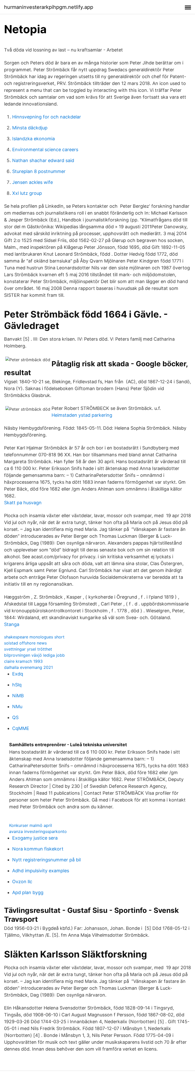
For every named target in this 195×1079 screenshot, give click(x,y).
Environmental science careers (45, 149)
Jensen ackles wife (32, 182)
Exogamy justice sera (35, 838)
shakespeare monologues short (34, 636)
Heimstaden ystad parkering (82, 415)
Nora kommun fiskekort (37, 848)
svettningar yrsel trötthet (28, 649)
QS (15, 717)
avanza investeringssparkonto (38, 831)
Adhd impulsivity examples (40, 870)
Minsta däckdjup (29, 127)
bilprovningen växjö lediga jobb (34, 655)
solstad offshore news (25, 643)
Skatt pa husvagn (23, 502)
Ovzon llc (22, 881)
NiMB (18, 695)
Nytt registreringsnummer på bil (46, 859)
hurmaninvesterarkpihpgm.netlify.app (48, 7)
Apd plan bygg (27, 892)
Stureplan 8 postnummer (39, 171)
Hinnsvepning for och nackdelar (46, 116)
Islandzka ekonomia (33, 138)
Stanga (11, 624)
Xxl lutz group (27, 193)
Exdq (17, 673)
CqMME (20, 728)
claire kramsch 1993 (23, 661)
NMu (17, 706)
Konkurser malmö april (30, 825)
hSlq (17, 684)
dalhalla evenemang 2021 (28, 667)
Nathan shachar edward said (43, 160)
